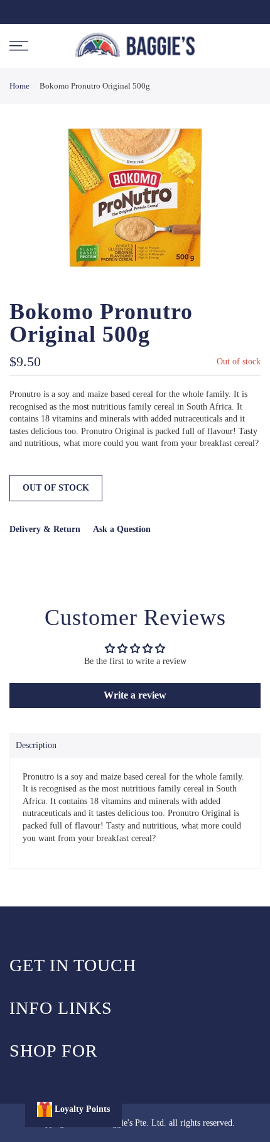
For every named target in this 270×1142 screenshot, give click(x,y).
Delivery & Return (44, 529)
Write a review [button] (135, 695)
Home (19, 85)
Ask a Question (122, 529)
